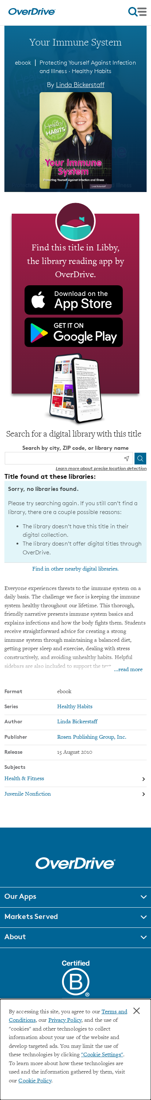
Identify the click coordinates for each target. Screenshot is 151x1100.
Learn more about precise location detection (101, 468)
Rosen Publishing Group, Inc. (91, 737)
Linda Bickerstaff (80, 84)
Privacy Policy (64, 1020)
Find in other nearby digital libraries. (75, 569)
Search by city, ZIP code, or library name (75, 447)
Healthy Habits (91, 71)
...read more (128, 670)
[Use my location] (126, 458)
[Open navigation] (137, 11)
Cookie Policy (34, 1081)
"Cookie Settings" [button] (102, 1055)
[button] (75, 897)
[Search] (140, 458)
